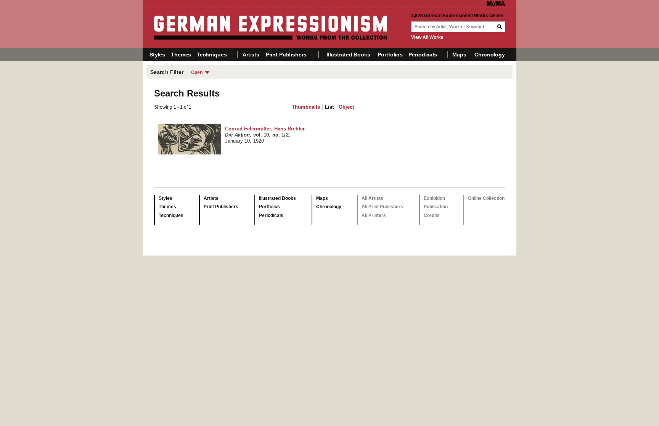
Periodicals (422, 54)
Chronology (489, 54)
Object (346, 107)
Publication (436, 206)
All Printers (374, 215)
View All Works (427, 37)
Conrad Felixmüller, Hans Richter (265, 134)
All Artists (372, 198)
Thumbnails (306, 107)
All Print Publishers (382, 206)
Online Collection (486, 198)
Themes (181, 54)
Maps (459, 54)
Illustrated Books (348, 54)
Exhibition (434, 198)
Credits (432, 215)
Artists (251, 54)
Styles (157, 54)
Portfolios (390, 54)
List (329, 107)
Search (500, 26)
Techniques (212, 54)
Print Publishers (286, 54)
